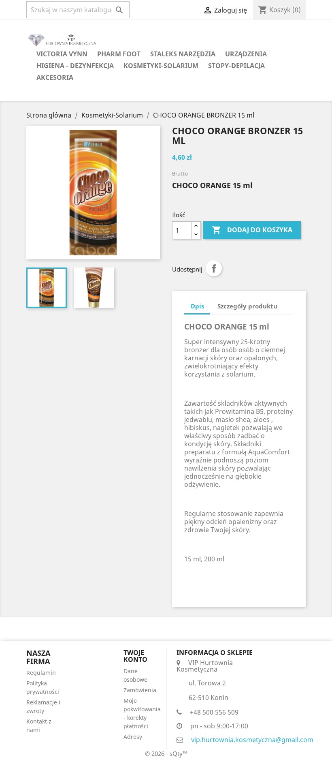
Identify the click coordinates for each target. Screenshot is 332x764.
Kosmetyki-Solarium (160, 65)
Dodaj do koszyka (252, 230)
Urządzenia (246, 53)
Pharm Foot (118, 53)
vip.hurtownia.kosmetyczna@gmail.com (252, 739)
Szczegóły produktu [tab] (247, 306)
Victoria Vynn (61, 53)
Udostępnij (214, 268)
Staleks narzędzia (182, 53)
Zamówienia (139, 690)
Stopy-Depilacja (236, 65)
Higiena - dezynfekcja (75, 65)
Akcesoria (54, 77)
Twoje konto (135, 656)
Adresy (132, 736)
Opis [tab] (197, 306)
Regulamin (41, 672)
